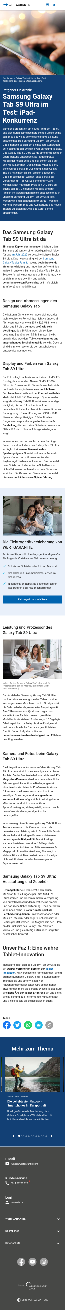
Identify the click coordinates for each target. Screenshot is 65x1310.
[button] (54, 5)
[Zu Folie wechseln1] (19, 1136)
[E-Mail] (39, 1025)
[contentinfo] (32, 1300)
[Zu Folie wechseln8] (43, 1136)
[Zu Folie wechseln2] (23, 1136)
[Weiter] (51, 1135)
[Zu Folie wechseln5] (33, 1136)
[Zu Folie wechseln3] (26, 1136)
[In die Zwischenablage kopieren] (49, 1025)
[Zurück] (13, 1135)
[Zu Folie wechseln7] (39, 1136)
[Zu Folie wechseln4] (29, 1136)
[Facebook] (7, 1025)
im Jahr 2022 (19, 254)
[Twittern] (17, 1025)
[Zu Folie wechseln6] (36, 1136)
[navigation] (32, 1180)
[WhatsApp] (28, 1025)
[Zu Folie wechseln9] (46, 1136)
